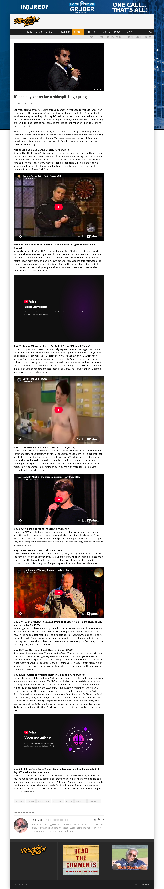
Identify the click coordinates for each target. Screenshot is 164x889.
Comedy (78, 31)
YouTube (119, 37)
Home (29, 31)
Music (39, 31)
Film (88, 31)
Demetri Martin (44, 801)
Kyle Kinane (80, 801)
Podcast (118, 31)
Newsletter (148, 37)
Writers (137, 884)
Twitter (101, 37)
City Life (50, 31)
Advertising (145, 884)
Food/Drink (64, 31)
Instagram (110, 37)
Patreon (138, 37)
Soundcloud (129, 37)
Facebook (93, 37)
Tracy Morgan (94, 801)
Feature (69, 801)
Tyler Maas (17, 103)
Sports (106, 31)
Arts (96, 31)
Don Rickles (58, 801)
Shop (129, 31)
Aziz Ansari (19, 801)
